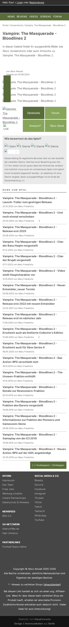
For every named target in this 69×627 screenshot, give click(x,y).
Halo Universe (10, 533)
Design (18, 623)
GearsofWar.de (10, 528)
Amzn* (35, 125)
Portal (5, 25)
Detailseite (33, 112)
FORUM (57, 16)
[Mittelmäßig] (38, 146)
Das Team (7, 484)
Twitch (38, 506)
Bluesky (39, 480)
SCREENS (45, 16)
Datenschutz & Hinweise (15, 502)
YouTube (39, 520)
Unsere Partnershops (14, 498)
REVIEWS (22, 16)
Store (57, 125)
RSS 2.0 (6, 516)
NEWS (11, 16)
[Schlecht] (10, 146)
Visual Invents (42, 619)
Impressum (8, 480)
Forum (55, 112)
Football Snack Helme (14, 546)
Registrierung (36, 2)
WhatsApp (40, 515)
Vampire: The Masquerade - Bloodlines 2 (45, 25)
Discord (39, 484)
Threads (39, 498)
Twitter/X (40, 511)
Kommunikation (34, 623)
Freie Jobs (8, 489)
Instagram (40, 493)
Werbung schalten (12, 493)
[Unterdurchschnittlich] (24, 146)
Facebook (40, 489)
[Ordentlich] (52, 146)
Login (20, 2)
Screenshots (16, 25)
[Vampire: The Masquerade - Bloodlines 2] (12, 119)
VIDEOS (33, 16)
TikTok (38, 502)
